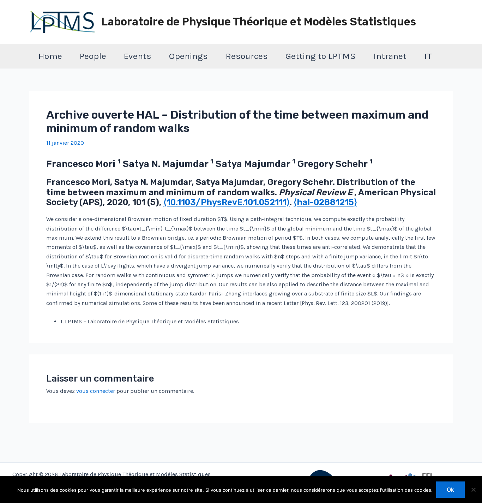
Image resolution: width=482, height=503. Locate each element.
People (93, 56)
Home (50, 56)
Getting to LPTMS (320, 56)
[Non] (473, 489)
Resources (246, 56)
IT (428, 56)
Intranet (389, 56)
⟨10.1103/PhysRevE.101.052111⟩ (226, 202)
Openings (188, 56)
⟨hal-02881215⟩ (325, 202)
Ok (450, 489)
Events (137, 56)
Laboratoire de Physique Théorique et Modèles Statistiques (258, 21)
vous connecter (95, 391)
